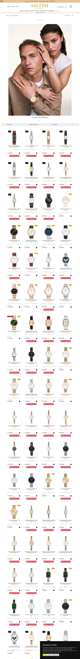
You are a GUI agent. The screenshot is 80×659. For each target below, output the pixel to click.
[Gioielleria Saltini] (40, 7)
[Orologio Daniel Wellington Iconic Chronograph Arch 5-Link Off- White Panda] (14, 637)
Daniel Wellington (34, 124)
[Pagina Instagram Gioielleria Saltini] (2, 1)
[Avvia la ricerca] (66, 7)
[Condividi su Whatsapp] (71, 15)
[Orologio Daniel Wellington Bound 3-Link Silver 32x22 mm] (65, 637)
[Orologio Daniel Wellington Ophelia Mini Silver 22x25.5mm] (14, 354)
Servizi (13, 6)
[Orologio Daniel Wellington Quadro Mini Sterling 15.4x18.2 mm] (31, 574)
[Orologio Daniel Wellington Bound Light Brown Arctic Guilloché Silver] (14, 137)
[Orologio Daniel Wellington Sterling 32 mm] (31, 606)
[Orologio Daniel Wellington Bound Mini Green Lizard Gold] (65, 137)
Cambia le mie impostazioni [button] (52, 654)
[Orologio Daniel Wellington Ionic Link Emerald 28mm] (14, 322)
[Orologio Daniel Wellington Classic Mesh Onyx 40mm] (19, 247)
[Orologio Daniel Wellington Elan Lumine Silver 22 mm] (48, 259)
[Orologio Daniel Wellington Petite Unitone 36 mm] (14, 511)
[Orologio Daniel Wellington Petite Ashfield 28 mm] (31, 354)
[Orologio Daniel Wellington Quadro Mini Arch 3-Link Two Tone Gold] (14, 200)
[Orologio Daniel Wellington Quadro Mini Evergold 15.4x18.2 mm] (14, 543)
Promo (36, 10)
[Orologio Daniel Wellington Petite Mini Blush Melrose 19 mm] (48, 417)
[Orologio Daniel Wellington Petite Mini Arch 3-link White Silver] (31, 417)
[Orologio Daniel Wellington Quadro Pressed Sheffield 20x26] (14, 606)
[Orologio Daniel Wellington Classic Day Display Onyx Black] (48, 200)
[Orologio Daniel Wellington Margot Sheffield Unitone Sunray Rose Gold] (31, 322)
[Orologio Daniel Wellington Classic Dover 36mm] (65, 200)
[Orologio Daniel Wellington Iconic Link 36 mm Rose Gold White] (31, 291)
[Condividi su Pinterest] (69, 15)
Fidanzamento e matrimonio (46, 10)
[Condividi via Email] (72, 15)
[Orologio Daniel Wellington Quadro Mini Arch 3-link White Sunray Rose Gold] (48, 511)
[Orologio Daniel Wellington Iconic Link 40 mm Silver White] (65, 291)
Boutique (26, 10)
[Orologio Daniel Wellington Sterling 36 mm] (48, 606)
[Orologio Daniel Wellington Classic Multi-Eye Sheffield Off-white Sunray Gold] (36, 247)
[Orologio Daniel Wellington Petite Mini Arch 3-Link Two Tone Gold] (53, 184)
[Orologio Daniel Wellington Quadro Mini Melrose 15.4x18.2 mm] (14, 574)
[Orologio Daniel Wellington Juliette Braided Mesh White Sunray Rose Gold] (31, 637)
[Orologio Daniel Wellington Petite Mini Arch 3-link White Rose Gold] (70, 184)
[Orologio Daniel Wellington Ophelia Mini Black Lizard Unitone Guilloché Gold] (36, 184)
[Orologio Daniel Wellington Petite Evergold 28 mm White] (48, 354)
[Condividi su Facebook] (66, 15)
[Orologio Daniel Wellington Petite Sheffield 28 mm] (31, 448)
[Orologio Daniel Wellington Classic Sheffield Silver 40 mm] (70, 247)
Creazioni (9, 6)
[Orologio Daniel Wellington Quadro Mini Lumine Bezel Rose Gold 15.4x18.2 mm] (65, 543)
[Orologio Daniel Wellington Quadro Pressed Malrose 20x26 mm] (48, 574)
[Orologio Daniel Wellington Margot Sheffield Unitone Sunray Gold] (48, 637)
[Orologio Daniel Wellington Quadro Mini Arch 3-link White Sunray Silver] (65, 511)
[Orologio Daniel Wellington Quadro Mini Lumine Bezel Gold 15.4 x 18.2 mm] (48, 543)
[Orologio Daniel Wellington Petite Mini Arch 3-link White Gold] (14, 417)
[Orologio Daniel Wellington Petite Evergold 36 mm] (14, 385)
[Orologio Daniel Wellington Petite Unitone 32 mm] (65, 480)
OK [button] (44, 654)
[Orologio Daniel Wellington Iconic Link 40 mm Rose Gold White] (48, 291)
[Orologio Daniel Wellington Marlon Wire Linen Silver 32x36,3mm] (65, 322)
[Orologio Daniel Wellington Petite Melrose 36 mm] (65, 385)
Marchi (32, 10)
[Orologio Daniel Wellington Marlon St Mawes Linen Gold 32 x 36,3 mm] (48, 322)
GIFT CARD (57, 10)
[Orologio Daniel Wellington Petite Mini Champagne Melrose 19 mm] (65, 417)
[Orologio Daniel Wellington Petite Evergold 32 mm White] (65, 354)
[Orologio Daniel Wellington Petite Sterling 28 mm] (65, 448)
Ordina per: (55, 124)
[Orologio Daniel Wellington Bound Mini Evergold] (48, 137)
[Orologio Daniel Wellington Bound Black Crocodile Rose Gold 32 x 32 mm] (31, 200)
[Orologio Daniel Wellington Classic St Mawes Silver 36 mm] (31, 259)
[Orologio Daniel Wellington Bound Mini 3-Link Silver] (31, 137)
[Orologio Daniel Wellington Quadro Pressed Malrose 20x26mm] (65, 574)
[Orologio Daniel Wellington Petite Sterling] (48, 448)
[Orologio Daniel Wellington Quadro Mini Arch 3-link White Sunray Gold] (31, 511)
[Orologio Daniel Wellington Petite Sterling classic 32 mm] (31, 480)
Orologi (10, 15)
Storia (21, 10)
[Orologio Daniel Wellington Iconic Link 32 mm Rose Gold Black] (14, 291)
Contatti (17, 6)
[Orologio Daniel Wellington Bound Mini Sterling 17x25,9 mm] (19, 184)
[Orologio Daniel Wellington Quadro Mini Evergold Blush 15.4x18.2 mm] (31, 543)
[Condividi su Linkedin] (68, 15)
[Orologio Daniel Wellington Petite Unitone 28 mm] (48, 480)
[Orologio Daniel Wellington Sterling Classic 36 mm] (65, 606)
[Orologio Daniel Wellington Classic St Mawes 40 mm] (14, 259)
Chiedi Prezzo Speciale (15, 155)
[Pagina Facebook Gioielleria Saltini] (1, 1)
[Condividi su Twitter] (65, 15)
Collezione (9, 124)
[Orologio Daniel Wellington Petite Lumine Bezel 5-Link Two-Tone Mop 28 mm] (31, 385)
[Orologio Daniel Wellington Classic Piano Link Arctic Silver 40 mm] (53, 247)
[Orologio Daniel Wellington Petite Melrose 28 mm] (48, 385)
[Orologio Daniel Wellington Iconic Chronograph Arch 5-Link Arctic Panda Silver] (65, 259)
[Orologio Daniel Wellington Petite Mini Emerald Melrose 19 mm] (14, 448)
